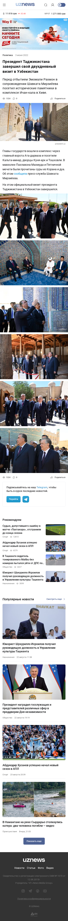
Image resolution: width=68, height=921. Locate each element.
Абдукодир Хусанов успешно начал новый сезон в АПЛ (30, 766)
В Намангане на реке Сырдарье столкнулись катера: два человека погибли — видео (32, 823)
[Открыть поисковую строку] (45, 5)
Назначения (8, 657)
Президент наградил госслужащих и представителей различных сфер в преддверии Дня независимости (27, 708)
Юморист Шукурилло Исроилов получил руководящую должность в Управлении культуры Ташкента (29, 647)
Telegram (42, 487)
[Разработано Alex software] (34, 914)
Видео (50, 867)
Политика (8, 55)
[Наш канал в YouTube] (45, 891)
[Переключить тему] (61, 5)
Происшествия (10, 831)
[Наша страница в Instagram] (23, 891)
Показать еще (34, 841)
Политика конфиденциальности (34, 898)
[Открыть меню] (4, 5)
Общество (7, 717)
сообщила (20, 173)
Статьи (31, 867)
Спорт (5, 774)
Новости (19, 867)
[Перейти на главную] (25, 5)
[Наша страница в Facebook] (38, 891)
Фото (41, 867)
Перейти (13, 499)
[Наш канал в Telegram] (30, 891)
